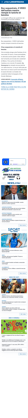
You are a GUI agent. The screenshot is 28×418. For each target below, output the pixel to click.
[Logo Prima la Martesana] (14, 2)
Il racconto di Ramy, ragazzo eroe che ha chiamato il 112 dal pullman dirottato (13, 82)
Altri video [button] (23, 314)
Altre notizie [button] (23, 225)
